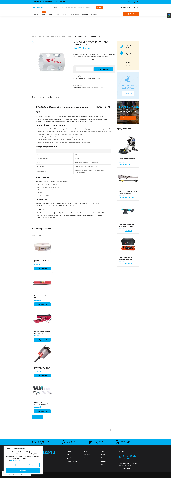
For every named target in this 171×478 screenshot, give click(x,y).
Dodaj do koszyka (103, 69)
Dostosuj (13, 465)
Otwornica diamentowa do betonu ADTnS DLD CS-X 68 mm (42, 369)
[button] (33, 42)
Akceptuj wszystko (23, 470)
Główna (34, 36)
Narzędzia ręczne (49, 36)
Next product (113, 430)
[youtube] (137, 1)
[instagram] (134, 1)
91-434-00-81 (58, 1)
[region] (23, 460)
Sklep (40, 36)
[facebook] (131, 1)
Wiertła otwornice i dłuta (64, 36)
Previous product (110, 430)
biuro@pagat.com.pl (124, 468)
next (40, 417)
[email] (129, 1)
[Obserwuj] (80, 76)
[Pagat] (38, 7)
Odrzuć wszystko (30, 465)
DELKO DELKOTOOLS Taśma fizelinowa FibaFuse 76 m (42, 262)
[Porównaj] (90, 76)
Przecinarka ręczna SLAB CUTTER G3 (42, 332)
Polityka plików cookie (16, 460)
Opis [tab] (34, 97)
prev (35, 417)
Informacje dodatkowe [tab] (49, 97)
